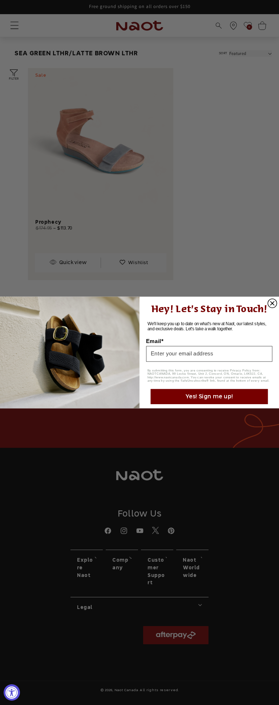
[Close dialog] (272, 303)
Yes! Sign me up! (209, 396)
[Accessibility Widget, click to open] (12, 692)
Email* (154, 341)
